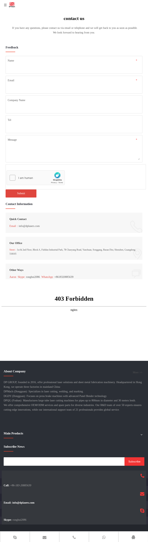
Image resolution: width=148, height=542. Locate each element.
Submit (21, 193)
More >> (137, 372)
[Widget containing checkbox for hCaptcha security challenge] (36, 177)
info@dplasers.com (29, 226)
